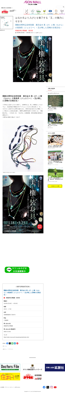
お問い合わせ (17, 387)
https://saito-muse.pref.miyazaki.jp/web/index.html (16, 337)
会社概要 (2, 387)
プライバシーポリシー (9, 387)
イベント (5, 346)
